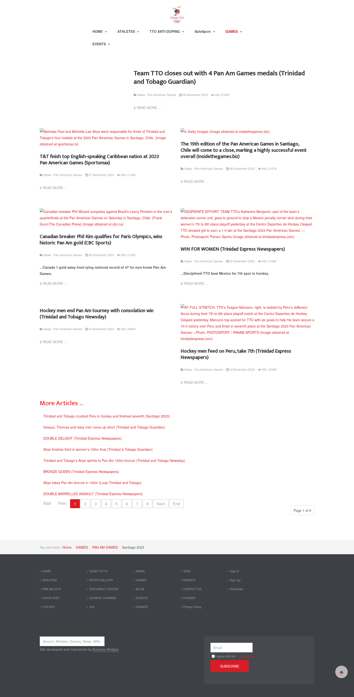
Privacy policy (245, 656)
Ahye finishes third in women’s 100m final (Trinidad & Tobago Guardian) (98, 449)
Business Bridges (105, 649)
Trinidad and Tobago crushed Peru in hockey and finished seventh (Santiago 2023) (106, 416)
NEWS (140, 571)
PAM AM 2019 (51, 589)
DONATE (142, 607)
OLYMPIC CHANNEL (103, 598)
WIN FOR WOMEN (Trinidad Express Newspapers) (233, 249)
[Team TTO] (177, 12)
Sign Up (235, 580)
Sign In (234, 571)
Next (161, 503)
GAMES (232, 31)
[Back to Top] (341, 672)
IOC (92, 607)
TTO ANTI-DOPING (165, 31)
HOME (98, 31)
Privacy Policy (192, 607)
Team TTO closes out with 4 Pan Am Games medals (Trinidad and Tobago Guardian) (219, 77)
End (176, 503)
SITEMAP (189, 598)
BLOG (140, 589)
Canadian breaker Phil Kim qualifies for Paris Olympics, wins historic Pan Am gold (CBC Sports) (101, 239)
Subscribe (236, 589)
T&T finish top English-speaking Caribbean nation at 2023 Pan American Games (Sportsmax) (99, 159)
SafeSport (203, 31)
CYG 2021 (49, 607)
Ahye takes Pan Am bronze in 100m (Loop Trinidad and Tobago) (92, 482)
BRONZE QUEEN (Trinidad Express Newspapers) (81, 471)
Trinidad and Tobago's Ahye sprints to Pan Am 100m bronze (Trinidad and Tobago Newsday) (114, 460)
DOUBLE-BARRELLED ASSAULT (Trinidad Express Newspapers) (93, 493)
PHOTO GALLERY (101, 580)
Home (67, 547)
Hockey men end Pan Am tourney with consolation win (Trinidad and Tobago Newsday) (96, 313)
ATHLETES (126, 31)
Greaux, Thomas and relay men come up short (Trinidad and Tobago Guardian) (104, 427)
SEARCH (189, 580)
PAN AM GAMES (105, 547)
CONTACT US (192, 589)
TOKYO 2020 (50, 598)
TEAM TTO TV (98, 571)
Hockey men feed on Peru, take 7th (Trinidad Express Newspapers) (236, 354)
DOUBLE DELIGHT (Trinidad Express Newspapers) (82, 438)
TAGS (186, 571)
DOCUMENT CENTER (104, 589)
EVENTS (99, 43)
